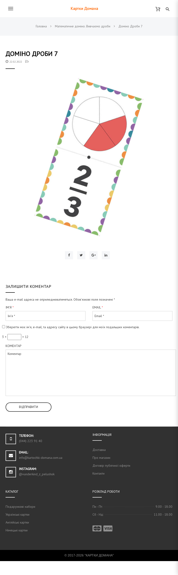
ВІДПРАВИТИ (28, 407)
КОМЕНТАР (14, 346)
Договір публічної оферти (111, 465)
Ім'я (10, 307)
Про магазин (101, 458)
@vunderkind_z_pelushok (36, 474)
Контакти (98, 473)
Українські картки (17, 514)
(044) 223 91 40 (30, 441)
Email (97, 307)
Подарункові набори (20, 506)
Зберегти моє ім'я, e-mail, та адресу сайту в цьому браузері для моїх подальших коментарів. (73, 327)
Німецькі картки (17, 530)
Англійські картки (17, 522)
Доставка (99, 450)
